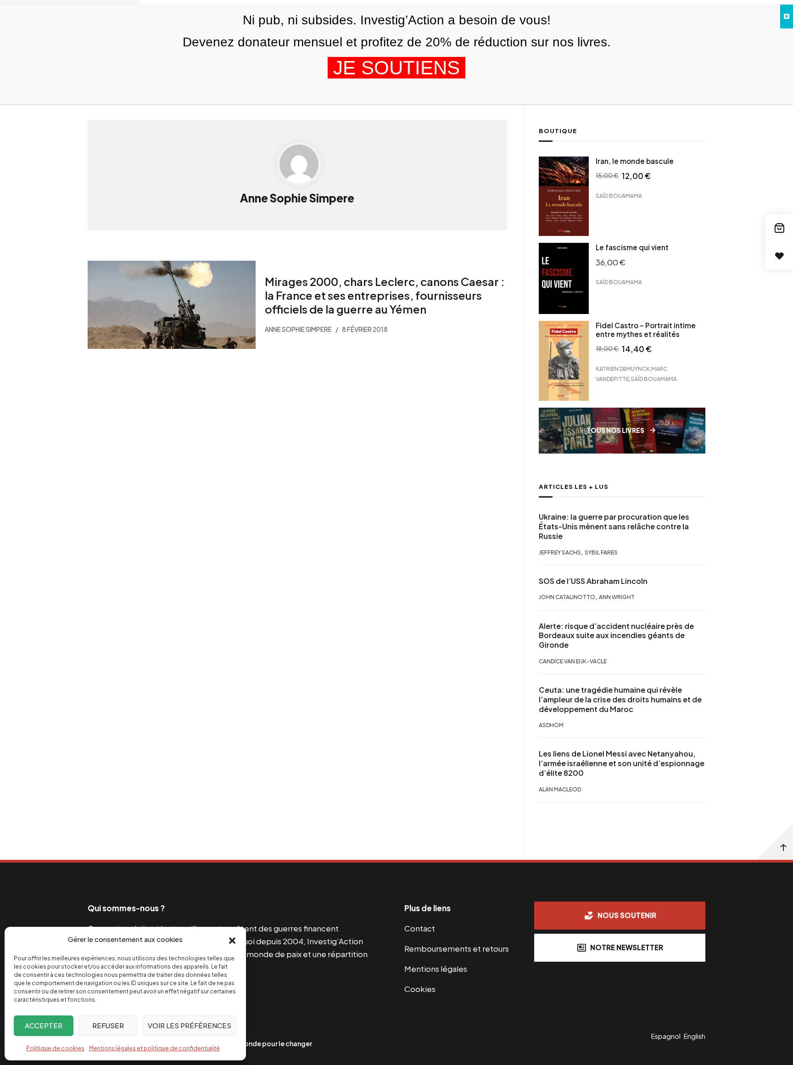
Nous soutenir (627, 915)
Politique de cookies (55, 1048)
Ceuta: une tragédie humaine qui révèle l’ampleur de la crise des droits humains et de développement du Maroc (620, 699)
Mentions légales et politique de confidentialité (154, 1048)
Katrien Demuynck (623, 368)
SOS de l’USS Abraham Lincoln (593, 581)
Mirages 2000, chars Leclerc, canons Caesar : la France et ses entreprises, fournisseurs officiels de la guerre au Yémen (384, 295)
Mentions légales (435, 969)
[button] (232, 939)
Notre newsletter (626, 947)
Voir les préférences (189, 1025)
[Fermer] (786, 16)
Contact (419, 928)
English (694, 1036)
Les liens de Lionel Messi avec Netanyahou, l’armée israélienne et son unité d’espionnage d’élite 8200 (621, 763)
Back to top (774, 841)
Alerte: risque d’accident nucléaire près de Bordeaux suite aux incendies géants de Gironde (616, 636)
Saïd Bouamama (619, 195)
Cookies (420, 989)
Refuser (108, 1025)
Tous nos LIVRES (615, 430)
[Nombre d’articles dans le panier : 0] (779, 228)
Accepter (43, 1025)
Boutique (558, 131)
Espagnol (666, 1036)
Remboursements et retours (456, 948)
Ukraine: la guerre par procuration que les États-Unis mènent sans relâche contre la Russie (614, 526)
